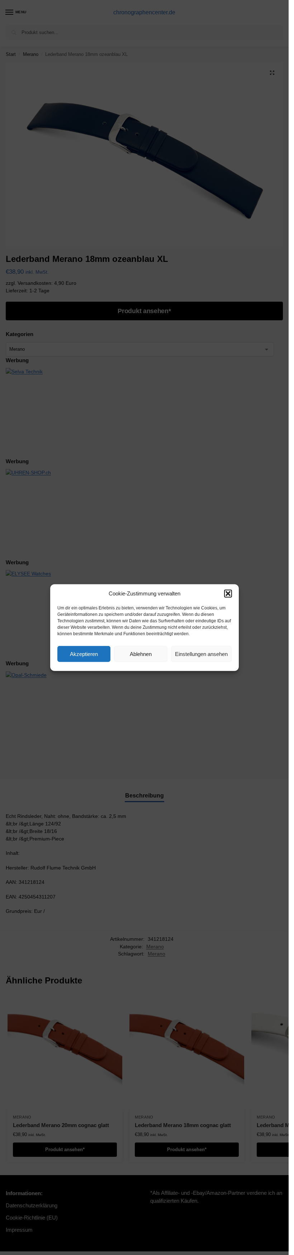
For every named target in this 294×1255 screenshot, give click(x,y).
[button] (228, 593)
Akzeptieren (84, 654)
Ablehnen (141, 654)
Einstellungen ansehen (201, 654)
